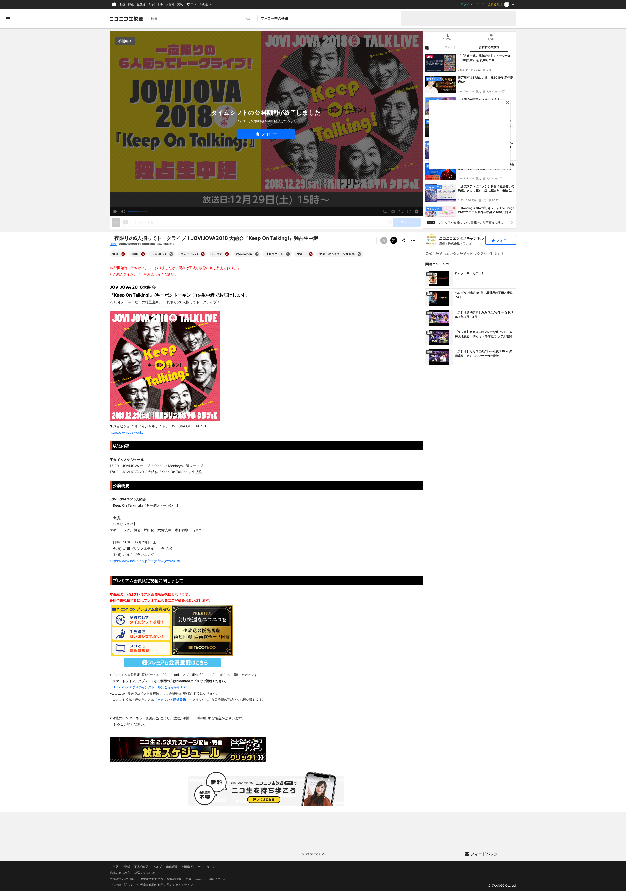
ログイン (466, 4)
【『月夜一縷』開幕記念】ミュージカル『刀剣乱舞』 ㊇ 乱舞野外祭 (484, 58)
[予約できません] (383, 240)
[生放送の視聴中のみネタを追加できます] (116, 222)
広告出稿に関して (121, 885)
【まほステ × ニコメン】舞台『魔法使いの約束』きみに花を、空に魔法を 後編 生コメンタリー (486, 188)
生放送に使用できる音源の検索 (160, 878)
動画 (122, 4)
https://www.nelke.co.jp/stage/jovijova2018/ (145, 561)
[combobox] (201, 18)
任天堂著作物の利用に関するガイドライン (165, 884)
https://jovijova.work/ (126, 432)
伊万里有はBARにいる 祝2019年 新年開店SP (485, 80)
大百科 (170, 4)
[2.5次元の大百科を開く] (227, 254)
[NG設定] (427, 47)
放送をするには (144, 872)
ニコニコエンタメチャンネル (461, 238)
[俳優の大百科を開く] (143, 254)
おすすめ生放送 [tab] (489, 47)
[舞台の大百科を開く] (123, 254)
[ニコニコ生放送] (126, 18)
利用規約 (188, 866)
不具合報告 (141, 866)
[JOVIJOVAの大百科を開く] (171, 254)
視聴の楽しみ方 (120, 873)
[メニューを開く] (8, 18)
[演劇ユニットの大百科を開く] (288, 254)
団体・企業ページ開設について (205, 878)
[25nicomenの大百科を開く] (257, 254)
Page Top (313, 854)
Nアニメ (191, 4)
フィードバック (484, 853)
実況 (180, 4)
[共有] (403, 240)
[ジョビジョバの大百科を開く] (203, 254)
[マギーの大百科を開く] (311, 254)
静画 (131, 4)
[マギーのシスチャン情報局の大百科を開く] (359, 254)
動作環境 (172, 866)
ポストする (393, 240)
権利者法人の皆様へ (123, 878)
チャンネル (155, 4)
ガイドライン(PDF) (210, 866)
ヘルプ (157, 866)
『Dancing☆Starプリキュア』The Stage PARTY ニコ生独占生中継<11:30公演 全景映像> (486, 210)
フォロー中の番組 (274, 18)
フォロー (269, 134)
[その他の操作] (413, 240)
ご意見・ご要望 (120, 867)
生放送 (141, 4)
